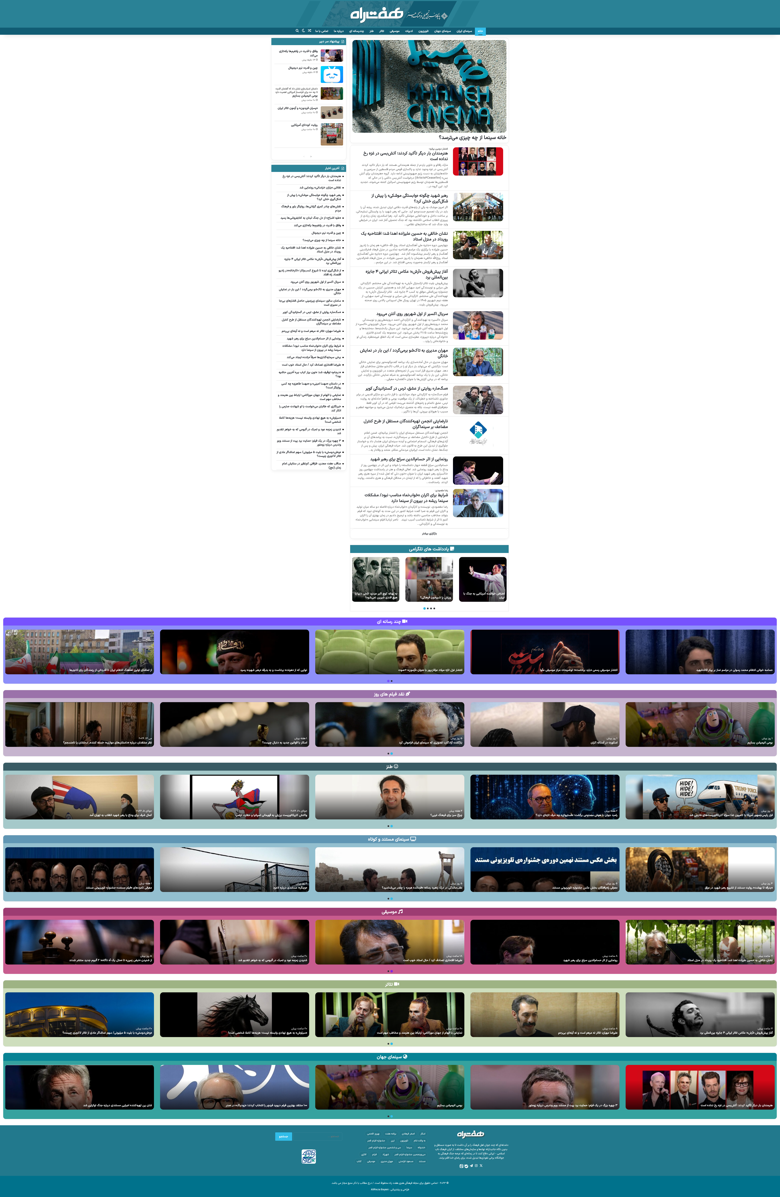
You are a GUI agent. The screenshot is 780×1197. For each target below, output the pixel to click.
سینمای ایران (464, 31)
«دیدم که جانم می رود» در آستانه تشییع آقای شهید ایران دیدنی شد (112, 670)
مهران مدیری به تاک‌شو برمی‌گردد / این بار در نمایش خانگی (404, 353)
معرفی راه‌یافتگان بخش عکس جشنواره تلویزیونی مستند (585, 888)
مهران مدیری (387, 1161)
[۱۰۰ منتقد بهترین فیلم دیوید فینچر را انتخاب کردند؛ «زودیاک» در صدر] (234, 1087)
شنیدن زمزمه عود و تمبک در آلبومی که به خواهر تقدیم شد (272, 960)
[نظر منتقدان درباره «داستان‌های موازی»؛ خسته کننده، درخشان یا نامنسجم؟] (79, 724)
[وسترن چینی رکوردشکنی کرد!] (375, 579)
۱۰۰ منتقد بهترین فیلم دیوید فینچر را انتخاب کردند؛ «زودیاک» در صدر (266, 1105)
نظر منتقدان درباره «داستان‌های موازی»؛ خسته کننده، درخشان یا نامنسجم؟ (107, 743)
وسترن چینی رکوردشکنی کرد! (380, 597)
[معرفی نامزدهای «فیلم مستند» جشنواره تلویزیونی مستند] (79, 869)
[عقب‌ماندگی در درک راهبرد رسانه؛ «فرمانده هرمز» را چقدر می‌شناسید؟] (389, 869)
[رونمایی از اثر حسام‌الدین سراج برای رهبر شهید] (478, 470)
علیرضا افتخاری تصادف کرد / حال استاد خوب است (432, 960)
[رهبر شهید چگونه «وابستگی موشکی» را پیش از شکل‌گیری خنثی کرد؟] (478, 207)
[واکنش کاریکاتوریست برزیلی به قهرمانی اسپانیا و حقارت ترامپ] (234, 797)
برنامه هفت (390, 1134)
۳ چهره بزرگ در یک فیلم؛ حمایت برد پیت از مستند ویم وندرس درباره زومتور (573, 1105)
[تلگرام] (471, 1165)
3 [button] (428, 608)
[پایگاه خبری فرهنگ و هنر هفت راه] (390, 14)
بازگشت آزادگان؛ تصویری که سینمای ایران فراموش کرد (430, 743)
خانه (480, 31)
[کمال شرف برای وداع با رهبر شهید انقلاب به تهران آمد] (79, 797)
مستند (422, 1161)
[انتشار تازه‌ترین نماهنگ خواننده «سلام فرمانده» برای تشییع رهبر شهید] (234, 652)
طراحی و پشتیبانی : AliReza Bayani (390, 1190)
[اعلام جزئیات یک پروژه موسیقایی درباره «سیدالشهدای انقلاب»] (545, 652)
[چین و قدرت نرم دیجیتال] (332, 74)
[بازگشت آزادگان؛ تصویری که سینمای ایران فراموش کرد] (389, 724)
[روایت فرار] (483, 579)
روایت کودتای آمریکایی (304, 125)
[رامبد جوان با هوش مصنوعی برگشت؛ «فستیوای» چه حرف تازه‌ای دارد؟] (545, 797)
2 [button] (431, 608)
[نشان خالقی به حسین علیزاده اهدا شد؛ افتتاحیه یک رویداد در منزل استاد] (478, 245)
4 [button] (424, 608)
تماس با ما (321, 31)
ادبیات (409, 31)
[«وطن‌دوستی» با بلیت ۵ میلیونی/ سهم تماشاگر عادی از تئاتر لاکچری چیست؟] (79, 1014)
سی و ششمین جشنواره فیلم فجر (384, 1147)
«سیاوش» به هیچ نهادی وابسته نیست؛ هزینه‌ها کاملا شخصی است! (267, 1033)
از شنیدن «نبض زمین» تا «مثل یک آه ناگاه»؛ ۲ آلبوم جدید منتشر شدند (110, 960)
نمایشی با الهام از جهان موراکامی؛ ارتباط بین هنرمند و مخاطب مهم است (419, 1033)
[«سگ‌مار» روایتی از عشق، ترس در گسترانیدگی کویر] (478, 400)
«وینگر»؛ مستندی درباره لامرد (290, 888)
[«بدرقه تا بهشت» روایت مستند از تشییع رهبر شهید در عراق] (700, 869)
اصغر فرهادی (408, 1134)
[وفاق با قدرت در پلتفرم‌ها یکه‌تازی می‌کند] (332, 55)
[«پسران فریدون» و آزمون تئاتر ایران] (332, 112)
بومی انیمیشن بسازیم (305, 96)
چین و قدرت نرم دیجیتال (303, 68)
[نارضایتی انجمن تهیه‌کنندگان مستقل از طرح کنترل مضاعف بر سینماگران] (478, 432)
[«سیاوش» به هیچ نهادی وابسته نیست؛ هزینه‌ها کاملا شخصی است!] (234, 1014)
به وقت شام (419, 1141)
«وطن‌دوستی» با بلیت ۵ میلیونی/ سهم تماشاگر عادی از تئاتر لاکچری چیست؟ (107, 1033)
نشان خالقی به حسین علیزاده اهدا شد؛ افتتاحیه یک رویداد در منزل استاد (404, 236)
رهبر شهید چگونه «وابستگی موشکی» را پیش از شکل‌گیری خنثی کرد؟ (409, 198)
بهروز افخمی (373, 1134)
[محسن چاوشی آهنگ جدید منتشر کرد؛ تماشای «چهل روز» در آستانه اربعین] (700, 652)
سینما (409, 1147)
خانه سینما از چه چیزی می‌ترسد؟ (472, 138)
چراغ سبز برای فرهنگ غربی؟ (446, 815)
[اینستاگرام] (476, 1165)
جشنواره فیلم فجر (376, 1141)
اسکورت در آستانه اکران (604, 743)
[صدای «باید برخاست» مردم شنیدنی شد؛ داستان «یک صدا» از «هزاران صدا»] (389, 652)
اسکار (422, 1134)
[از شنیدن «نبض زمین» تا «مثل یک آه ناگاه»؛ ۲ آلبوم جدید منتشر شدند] (79, 942)
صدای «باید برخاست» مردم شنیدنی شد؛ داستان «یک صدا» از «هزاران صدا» (418, 670)
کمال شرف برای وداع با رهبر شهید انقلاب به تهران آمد (121, 815)
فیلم (374, 1154)
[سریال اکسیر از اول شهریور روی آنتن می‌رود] (478, 325)
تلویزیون (423, 31)
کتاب (359, 1161)
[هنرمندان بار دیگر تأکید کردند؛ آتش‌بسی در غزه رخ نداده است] (478, 161)
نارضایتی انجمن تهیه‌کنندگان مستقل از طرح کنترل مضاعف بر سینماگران (406, 424)
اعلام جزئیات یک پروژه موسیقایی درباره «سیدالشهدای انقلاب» (581, 670)
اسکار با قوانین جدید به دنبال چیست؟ (284, 743)
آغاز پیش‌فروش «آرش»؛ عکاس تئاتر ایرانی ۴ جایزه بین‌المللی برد (407, 274)
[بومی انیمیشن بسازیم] (332, 93)
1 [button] (434, 608)
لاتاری (363, 1154)
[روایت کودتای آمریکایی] (332, 134)
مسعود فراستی (406, 1161)
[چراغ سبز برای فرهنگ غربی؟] (389, 797)
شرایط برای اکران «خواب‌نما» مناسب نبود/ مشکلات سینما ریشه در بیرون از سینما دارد (406, 498)
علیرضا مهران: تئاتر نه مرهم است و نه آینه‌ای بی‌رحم (588, 1033)
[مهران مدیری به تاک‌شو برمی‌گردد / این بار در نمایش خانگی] (478, 362)
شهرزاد (385, 1154)
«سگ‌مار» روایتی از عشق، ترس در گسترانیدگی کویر (406, 389)
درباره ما (339, 31)
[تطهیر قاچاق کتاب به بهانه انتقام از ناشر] (429, 579)
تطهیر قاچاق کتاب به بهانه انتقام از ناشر (430, 596)
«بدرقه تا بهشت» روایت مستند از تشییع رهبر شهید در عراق (739, 888)
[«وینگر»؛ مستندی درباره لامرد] (234, 869)
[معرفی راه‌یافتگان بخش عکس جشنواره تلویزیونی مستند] (545, 869)
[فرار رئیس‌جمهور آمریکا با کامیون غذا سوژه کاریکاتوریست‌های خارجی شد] (700, 797)
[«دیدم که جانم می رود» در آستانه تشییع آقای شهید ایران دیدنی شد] (79, 652)
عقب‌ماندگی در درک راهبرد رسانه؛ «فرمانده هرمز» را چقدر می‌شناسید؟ (422, 888)
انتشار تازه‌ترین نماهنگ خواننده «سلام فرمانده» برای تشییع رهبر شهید (266, 670)
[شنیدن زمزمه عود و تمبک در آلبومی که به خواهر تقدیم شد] (234, 942)
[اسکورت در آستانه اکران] (545, 724)
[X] (481, 1165)
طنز (372, 31)
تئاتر (381, 31)
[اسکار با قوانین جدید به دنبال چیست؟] (234, 724)
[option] (483, 579)
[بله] (466, 1166)
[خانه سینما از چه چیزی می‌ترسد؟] (429, 86)
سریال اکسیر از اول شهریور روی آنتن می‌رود (412, 314)
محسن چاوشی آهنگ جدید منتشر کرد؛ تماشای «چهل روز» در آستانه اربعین (729, 670)
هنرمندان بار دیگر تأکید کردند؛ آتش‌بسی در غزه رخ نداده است (405, 156)
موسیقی (395, 31)
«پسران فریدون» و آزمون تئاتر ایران (298, 108)
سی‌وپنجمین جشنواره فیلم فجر (409, 1154)
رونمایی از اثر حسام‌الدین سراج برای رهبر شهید (409, 459)
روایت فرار (499, 597)
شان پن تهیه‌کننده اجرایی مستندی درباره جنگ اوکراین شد (117, 1105)
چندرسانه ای (356, 31)
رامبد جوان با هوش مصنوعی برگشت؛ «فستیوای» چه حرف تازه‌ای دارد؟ (577, 815)
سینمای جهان (442, 31)
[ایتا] (461, 1166)
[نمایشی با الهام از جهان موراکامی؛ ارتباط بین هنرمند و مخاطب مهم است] (389, 1014)
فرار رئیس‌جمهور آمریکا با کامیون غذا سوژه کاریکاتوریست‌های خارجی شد (731, 815)
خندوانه (421, 1147)
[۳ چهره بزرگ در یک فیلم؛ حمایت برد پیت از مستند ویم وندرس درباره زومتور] (545, 1087)
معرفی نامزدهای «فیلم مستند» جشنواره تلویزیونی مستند (119, 888)
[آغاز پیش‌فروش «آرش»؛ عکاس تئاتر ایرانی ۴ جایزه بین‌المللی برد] (478, 283)
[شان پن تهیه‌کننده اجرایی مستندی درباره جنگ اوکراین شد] (79, 1087)
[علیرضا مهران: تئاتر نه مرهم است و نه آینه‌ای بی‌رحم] (545, 1014)
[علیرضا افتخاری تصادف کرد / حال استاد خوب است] (389, 942)
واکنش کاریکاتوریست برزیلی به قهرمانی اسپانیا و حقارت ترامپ (271, 815)
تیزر (392, 1141)
